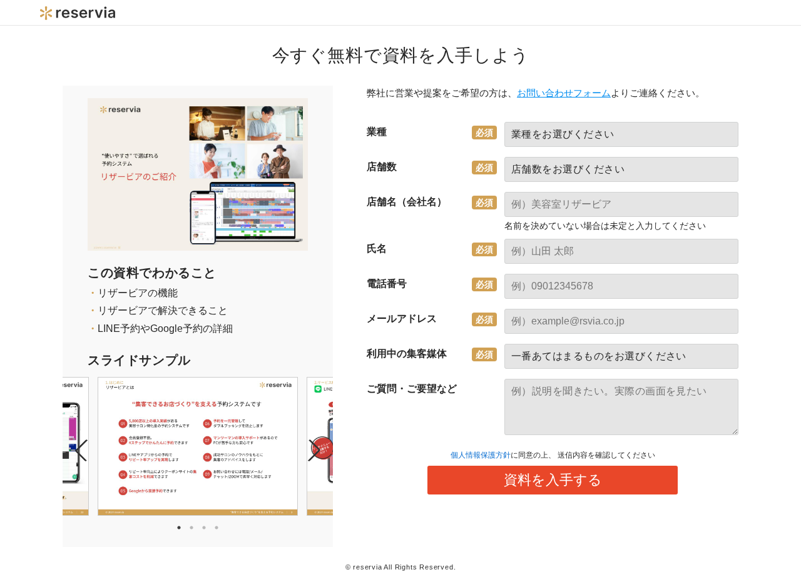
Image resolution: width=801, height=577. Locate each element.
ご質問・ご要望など (412, 388)
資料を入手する (553, 480)
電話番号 (387, 283)
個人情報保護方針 (481, 455)
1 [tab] (179, 527)
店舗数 (382, 166)
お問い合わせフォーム (564, 93)
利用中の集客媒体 (407, 353)
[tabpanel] (198, 446)
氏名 (377, 248)
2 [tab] (191, 527)
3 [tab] (204, 527)
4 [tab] (216, 527)
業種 (377, 131)
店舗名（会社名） (407, 201)
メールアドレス (402, 318)
